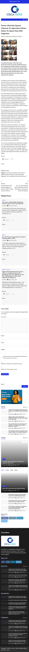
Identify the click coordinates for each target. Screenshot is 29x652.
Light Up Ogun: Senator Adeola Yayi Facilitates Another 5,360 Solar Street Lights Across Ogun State (18, 418)
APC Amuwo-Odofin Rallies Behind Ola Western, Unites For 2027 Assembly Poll (12, 202)
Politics (7, 170)
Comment (4, 317)
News (4, 459)
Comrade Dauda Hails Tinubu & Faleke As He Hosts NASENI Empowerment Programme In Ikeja (18, 634)
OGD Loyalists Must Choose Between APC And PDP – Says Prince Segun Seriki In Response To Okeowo (18, 425)
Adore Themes (6, 650)
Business (16, 470)
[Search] (26, 20)
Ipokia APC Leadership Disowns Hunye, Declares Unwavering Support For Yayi (17, 641)
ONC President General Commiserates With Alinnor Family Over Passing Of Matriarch (18, 431)
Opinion (3, 269)
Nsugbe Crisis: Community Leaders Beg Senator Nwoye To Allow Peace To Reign (17, 570)
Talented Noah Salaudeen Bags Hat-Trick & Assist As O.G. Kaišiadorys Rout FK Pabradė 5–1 (18, 411)
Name (3, 335)
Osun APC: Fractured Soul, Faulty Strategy (13, 488)
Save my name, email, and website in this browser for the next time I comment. (15, 357)
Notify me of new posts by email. (9, 369)
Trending (7, 470)
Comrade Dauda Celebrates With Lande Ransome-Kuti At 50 (13, 462)
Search (2, 384)
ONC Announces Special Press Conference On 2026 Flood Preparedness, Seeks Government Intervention (18, 507)
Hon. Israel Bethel (11, 176)
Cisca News (19, 36)
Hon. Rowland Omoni (21, 176)
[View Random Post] (24, 20)
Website (3, 349)
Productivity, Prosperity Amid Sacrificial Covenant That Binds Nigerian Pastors (17, 495)
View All (24, 407)
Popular (11, 470)
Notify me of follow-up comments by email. (11, 363)
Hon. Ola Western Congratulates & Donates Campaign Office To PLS (13, 237)
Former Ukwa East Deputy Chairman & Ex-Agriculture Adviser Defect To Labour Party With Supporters (13, 174)
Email (3, 342)
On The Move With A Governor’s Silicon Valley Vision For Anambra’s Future (17, 501)
